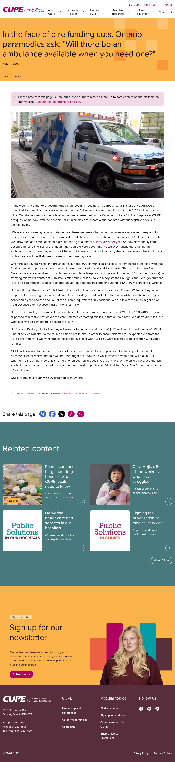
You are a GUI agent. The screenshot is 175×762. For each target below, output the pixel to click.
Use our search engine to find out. (58, 101)
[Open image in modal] (87, 155)
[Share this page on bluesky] (42, 414)
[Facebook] (141, 708)
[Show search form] (171, 12)
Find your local (109, 708)
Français (167, 4)
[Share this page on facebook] (52, 414)
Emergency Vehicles (29, 393)
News (162, 12)
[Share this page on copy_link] (71, 414)
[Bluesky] (149, 708)
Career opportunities (75, 720)
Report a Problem (163, 753)
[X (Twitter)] (157, 708)
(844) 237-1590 (23, 730)
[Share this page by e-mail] (80, 414)
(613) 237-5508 (18, 726)
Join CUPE (134, 5)
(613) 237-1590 (16, 722)
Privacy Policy (141, 753)
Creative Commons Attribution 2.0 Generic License (80, 393)
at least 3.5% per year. (107, 242)
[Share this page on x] (61, 414)
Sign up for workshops (114, 715)
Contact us (68, 727)
